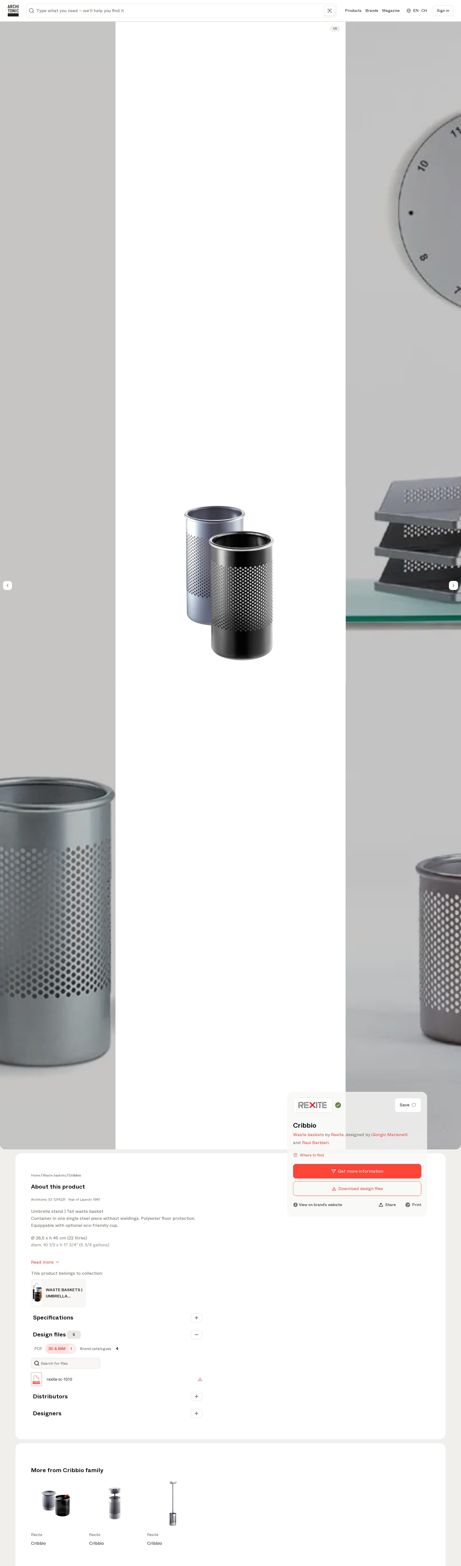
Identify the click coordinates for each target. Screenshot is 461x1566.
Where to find (312, 1155)
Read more (42, 1262)
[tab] (37, 1349)
